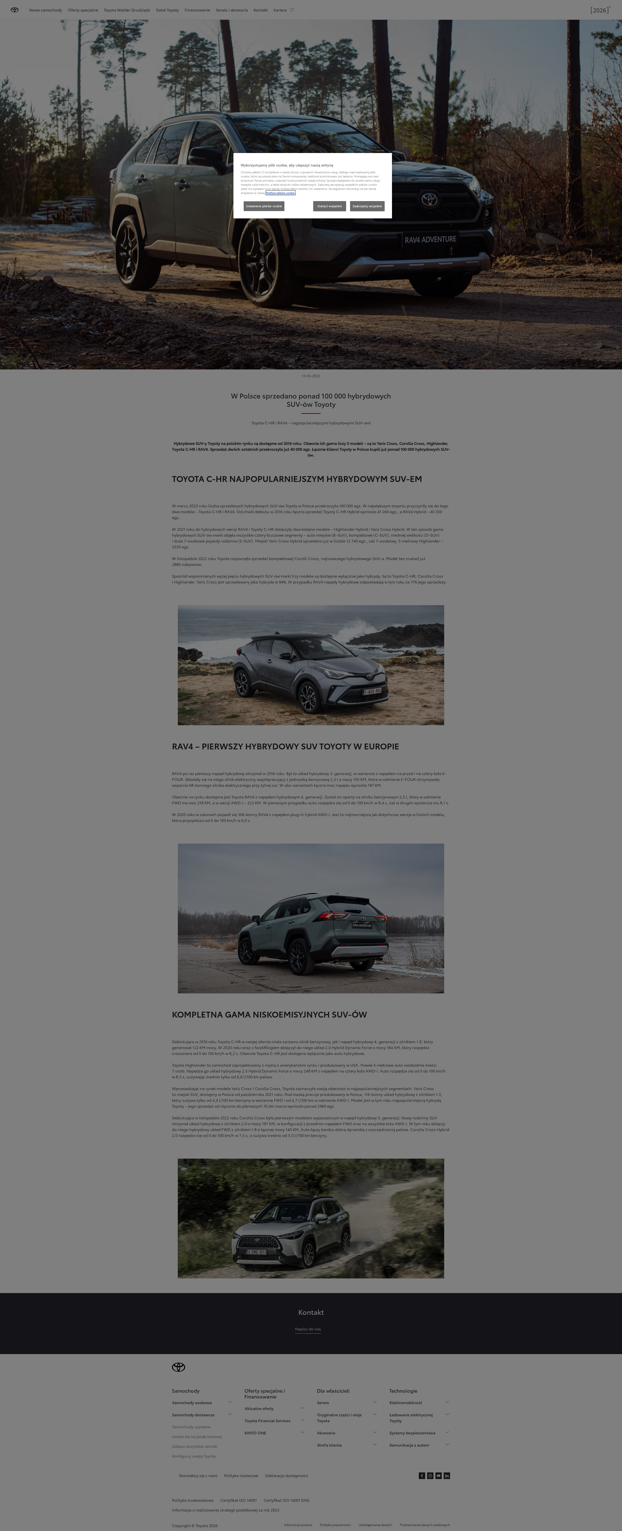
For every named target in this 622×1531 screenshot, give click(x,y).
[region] (312, 185)
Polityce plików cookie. (280, 193)
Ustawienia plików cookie (264, 206)
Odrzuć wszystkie (330, 206)
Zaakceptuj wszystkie (367, 206)
